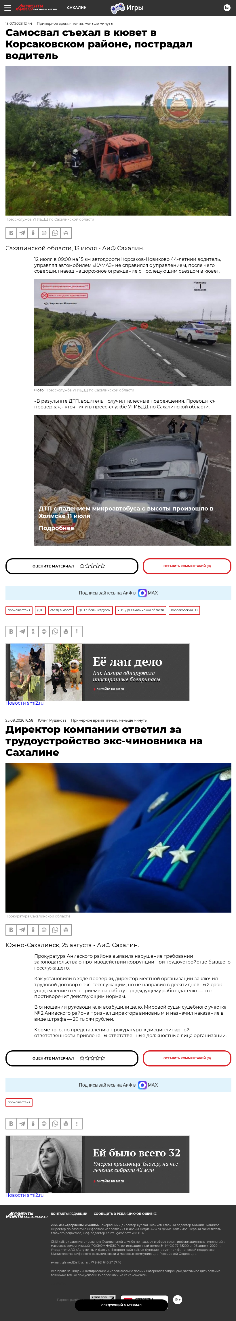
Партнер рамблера (70, 1299)
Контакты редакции (69, 1214)
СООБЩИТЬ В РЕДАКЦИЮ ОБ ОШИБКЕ (125, 1214)
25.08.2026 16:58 (19, 720)
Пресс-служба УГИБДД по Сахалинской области (49, 219)
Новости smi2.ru (24, 703)
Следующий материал (121, 1305)
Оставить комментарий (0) (187, 566)
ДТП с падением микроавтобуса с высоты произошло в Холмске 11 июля (126, 512)
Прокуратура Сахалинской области (37, 916)
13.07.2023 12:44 (18, 23)
